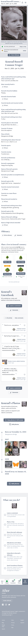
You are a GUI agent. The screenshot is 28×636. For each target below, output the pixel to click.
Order (24, 50)
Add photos (15, 424)
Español (22, 622)
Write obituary (8, 235)
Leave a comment (15, 306)
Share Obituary (15, 55)
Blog (3, 622)
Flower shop (3, 625)
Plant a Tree (23, 46)
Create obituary (7, 600)
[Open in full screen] (8, 464)
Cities (12, 620)
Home (3, 620)
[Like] (24, 325)
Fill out (6, 87)
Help (12, 627)
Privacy (13, 622)
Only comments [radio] (19, 318)
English (22, 620)
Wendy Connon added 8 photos (16, 361)
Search (3, 629)
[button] (14, 22)
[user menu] (25, 2)
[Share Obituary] (22, 2)
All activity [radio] (9, 318)
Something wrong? (7, 615)
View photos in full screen (15, 420)
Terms (12, 625)
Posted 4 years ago (21, 330)
